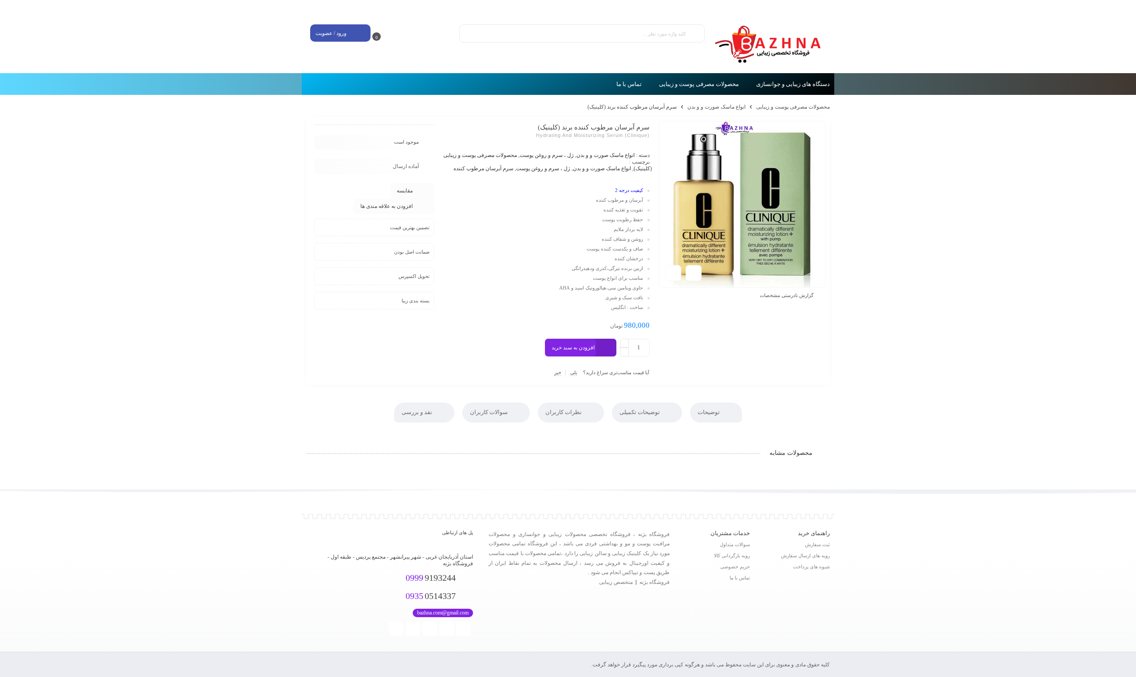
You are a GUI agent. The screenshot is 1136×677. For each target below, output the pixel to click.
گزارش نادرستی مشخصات (786, 294)
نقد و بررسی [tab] (418, 412)
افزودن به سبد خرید (573, 347)
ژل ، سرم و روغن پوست (547, 155)
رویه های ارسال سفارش (805, 555)
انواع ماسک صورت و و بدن (716, 107)
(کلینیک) (643, 168)
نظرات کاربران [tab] (564, 412)
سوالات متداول (735, 544)
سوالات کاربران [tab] (489, 412)
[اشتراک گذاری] (694, 273)
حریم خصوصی (735, 566)
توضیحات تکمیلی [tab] (640, 412)
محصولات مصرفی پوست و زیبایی (793, 107)
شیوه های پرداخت (811, 566)
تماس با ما (740, 577)
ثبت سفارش (817, 544)
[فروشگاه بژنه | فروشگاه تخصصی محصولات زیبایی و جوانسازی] (772, 44)
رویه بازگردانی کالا (732, 555)
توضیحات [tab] (709, 412)
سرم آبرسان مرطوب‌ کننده (483, 168)
